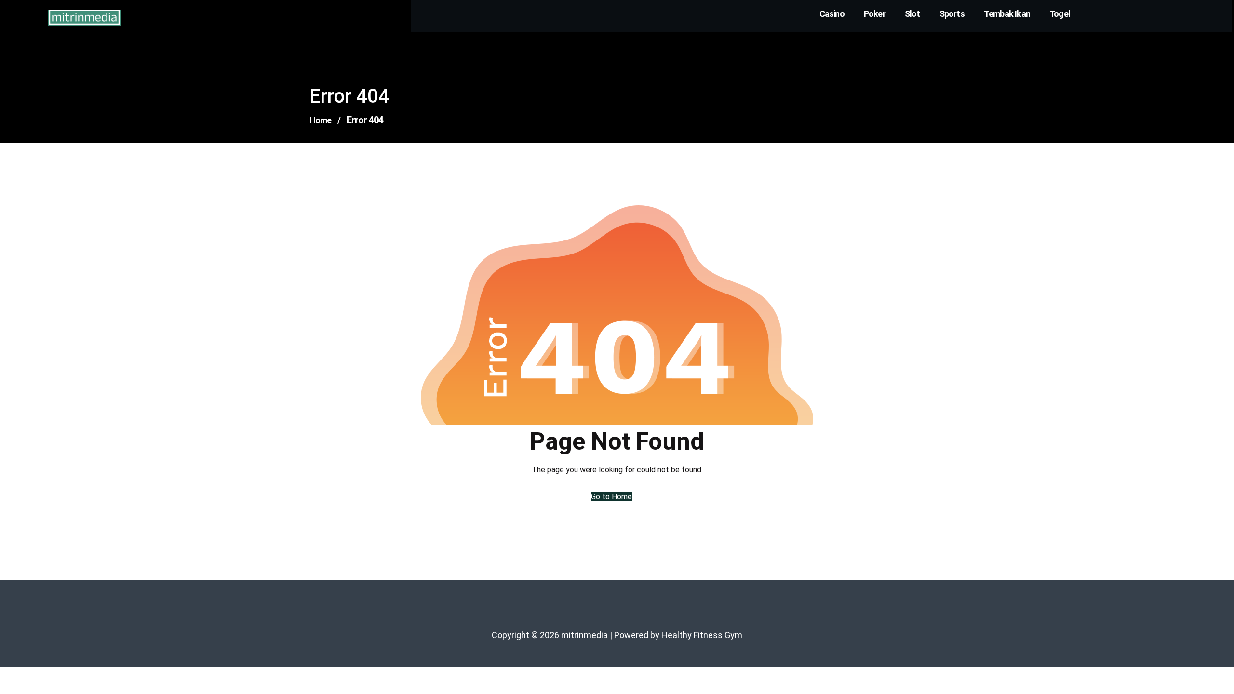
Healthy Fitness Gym (701, 635)
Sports (952, 14)
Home (320, 120)
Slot (912, 14)
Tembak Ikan (1007, 14)
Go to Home (611, 496)
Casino (832, 14)
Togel (1059, 14)
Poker (874, 14)
